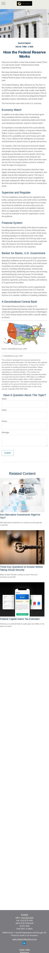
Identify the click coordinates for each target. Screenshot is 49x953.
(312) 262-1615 (27, 918)
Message (5, 432)
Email (4, 410)
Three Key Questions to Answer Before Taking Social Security (21, 568)
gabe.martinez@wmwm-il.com (24, 939)
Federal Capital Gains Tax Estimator (20, 619)
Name (4, 399)
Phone (4, 421)
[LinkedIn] (24, 943)
